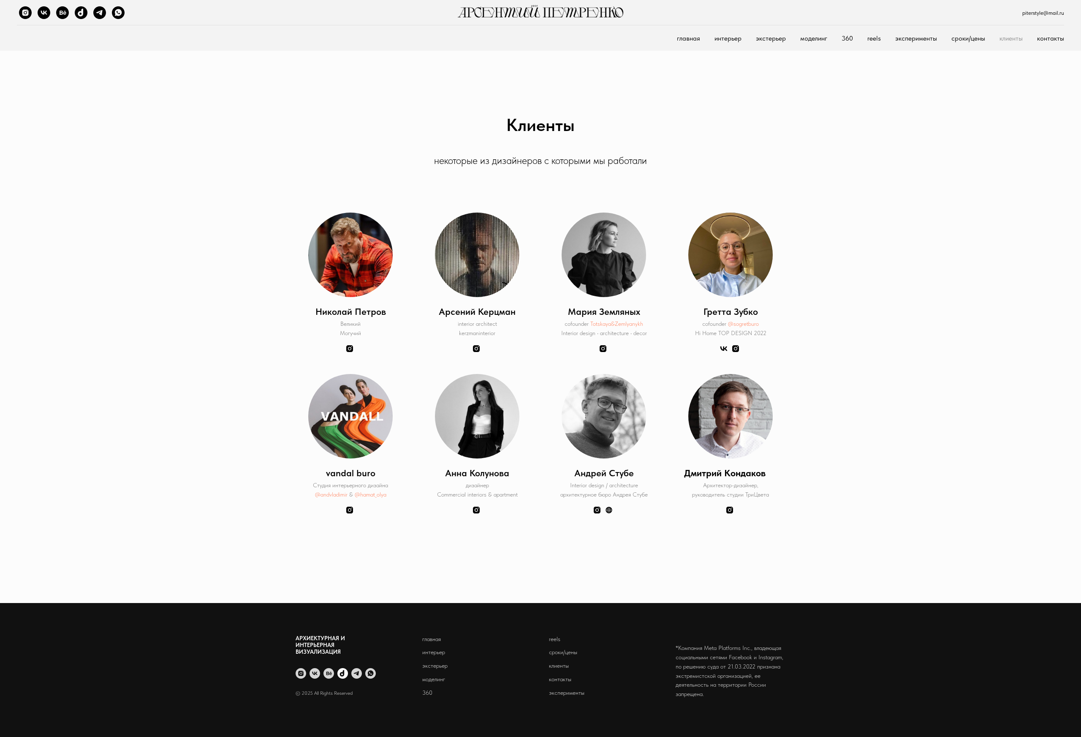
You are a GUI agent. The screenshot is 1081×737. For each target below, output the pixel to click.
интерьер (727, 38)
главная (688, 38)
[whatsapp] (118, 12)
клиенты (1011, 38)
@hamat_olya (370, 494)
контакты (1050, 38)
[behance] (62, 12)
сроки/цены (968, 38)
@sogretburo (743, 323)
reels (874, 38)
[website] (81, 12)
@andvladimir (331, 494)
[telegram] (99, 12)
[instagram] (25, 12)
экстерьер (771, 38)
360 (847, 38)
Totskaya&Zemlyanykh (616, 323)
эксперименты (916, 38)
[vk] (44, 12)
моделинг (813, 38)
